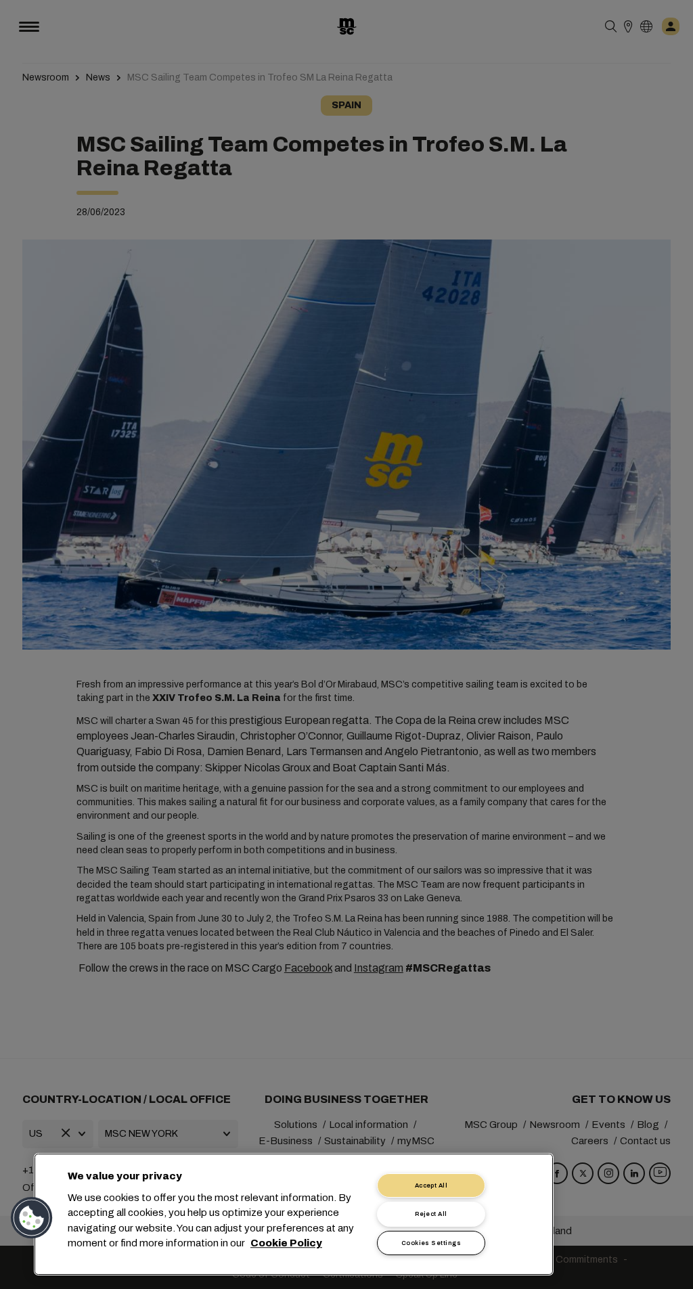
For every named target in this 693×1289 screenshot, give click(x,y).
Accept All (431, 1185)
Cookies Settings (431, 1243)
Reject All (431, 1214)
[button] (31, 1218)
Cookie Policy (286, 1243)
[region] (294, 1214)
